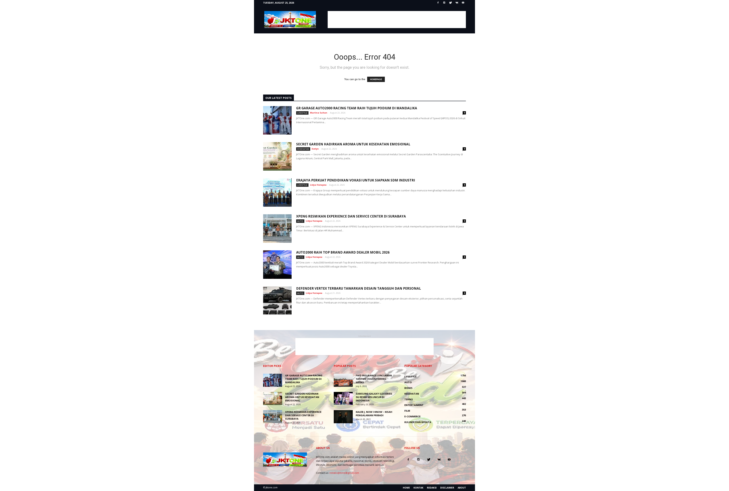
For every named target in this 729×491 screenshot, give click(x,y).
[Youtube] (463, 3)
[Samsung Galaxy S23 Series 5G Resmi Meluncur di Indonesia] (343, 398)
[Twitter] (450, 3)
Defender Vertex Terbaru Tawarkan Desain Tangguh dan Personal (358, 288)
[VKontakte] (457, 3)
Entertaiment (414, 405)
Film (407, 410)
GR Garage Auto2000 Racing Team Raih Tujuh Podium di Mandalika (356, 108)
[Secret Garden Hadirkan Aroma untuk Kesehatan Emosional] (277, 156)
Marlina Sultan (318, 112)
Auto (300, 221)
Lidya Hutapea (318, 184)
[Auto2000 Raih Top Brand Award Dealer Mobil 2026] (277, 264)
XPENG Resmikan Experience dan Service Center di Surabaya (351, 216)
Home (406, 487)
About (462, 487)
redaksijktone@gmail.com (344, 472)
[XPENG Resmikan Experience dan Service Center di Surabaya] (277, 228)
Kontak (418, 487)
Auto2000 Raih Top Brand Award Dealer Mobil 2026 (343, 252)
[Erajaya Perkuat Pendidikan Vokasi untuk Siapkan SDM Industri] (277, 192)
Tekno (408, 399)
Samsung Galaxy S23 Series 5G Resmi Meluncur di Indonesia (374, 397)
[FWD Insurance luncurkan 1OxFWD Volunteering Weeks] (343, 380)
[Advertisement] (397, 19)
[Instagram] (444, 3)
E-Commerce (412, 416)
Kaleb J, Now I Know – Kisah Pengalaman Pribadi (374, 413)
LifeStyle (302, 112)
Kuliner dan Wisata (417, 422)
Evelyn (315, 148)
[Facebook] (438, 3)
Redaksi (432, 487)
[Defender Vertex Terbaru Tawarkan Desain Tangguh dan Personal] (277, 300)
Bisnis (408, 388)
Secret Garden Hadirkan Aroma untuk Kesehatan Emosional (353, 144)
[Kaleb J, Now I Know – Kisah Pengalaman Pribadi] (343, 416)
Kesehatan (303, 148)
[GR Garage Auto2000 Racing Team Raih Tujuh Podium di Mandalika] (277, 120)
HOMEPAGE (376, 79)
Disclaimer (447, 487)
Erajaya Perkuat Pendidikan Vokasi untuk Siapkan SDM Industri (355, 180)
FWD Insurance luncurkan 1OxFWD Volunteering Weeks (374, 379)
